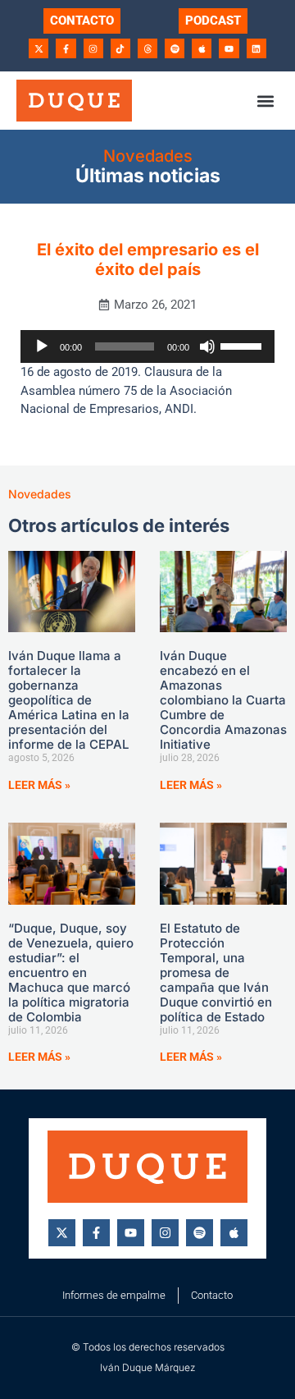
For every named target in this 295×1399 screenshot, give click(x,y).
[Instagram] (93, 48)
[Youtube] (228, 48)
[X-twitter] (38, 48)
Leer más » (39, 784)
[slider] (243, 345)
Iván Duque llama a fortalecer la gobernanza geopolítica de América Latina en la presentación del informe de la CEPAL (68, 700)
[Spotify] (174, 48)
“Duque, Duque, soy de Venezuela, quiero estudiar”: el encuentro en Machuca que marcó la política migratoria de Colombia (71, 972)
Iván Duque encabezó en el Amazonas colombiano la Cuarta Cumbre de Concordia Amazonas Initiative (223, 700)
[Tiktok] (120, 48)
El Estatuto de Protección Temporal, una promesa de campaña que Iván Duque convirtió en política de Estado (216, 972)
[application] (147, 346)
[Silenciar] (207, 346)
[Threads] (147, 48)
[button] (265, 100)
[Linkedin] (256, 48)
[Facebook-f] (65, 48)
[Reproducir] (42, 346)
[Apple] (201, 48)
